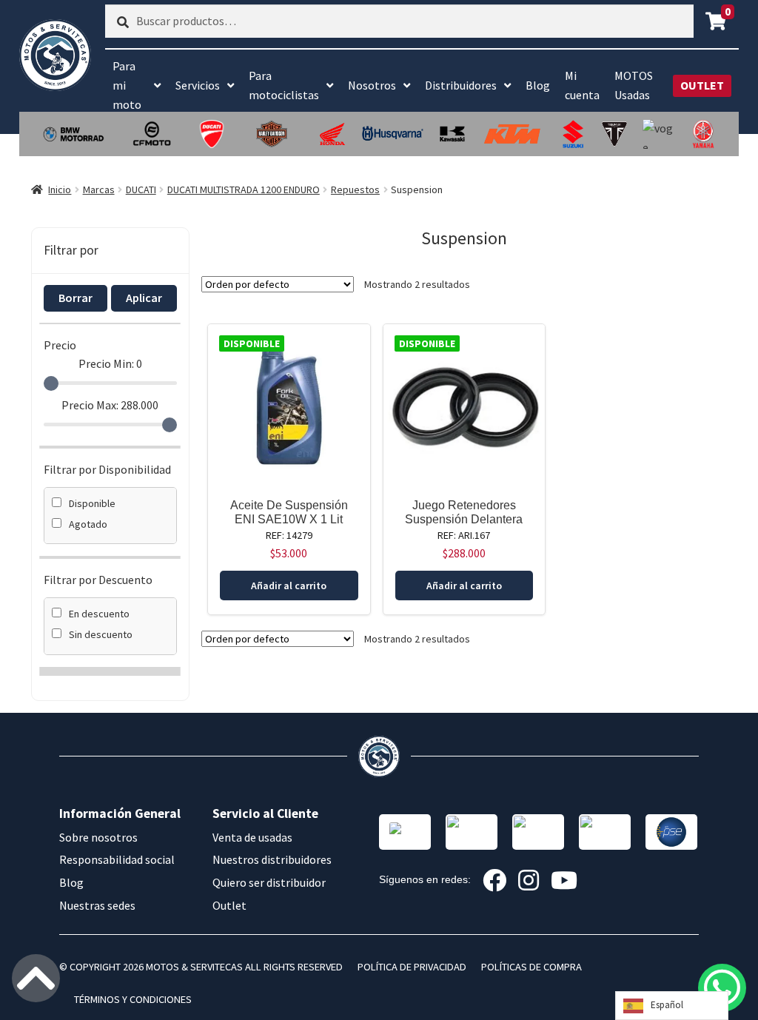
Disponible (92, 503)
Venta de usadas (252, 837)
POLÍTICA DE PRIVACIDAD (412, 966)
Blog (538, 85)
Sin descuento (101, 634)
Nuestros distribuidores (272, 859)
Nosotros (372, 85)
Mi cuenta (582, 85)
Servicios (197, 85)
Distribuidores (461, 85)
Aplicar (144, 297)
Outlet (229, 905)
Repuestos (355, 189)
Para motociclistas (284, 85)
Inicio (59, 189)
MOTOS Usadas (633, 85)
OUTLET (702, 85)
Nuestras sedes (97, 905)
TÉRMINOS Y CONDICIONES (133, 999)
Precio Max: (109, 404)
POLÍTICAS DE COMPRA (531, 966)
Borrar (75, 297)
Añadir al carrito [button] (288, 585)
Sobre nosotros (98, 837)
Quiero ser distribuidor (269, 882)
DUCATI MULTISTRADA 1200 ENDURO (243, 189)
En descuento (99, 613)
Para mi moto (127, 85)
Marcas (99, 189)
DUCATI (141, 189)
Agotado (88, 524)
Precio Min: (110, 363)
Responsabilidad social (117, 859)
